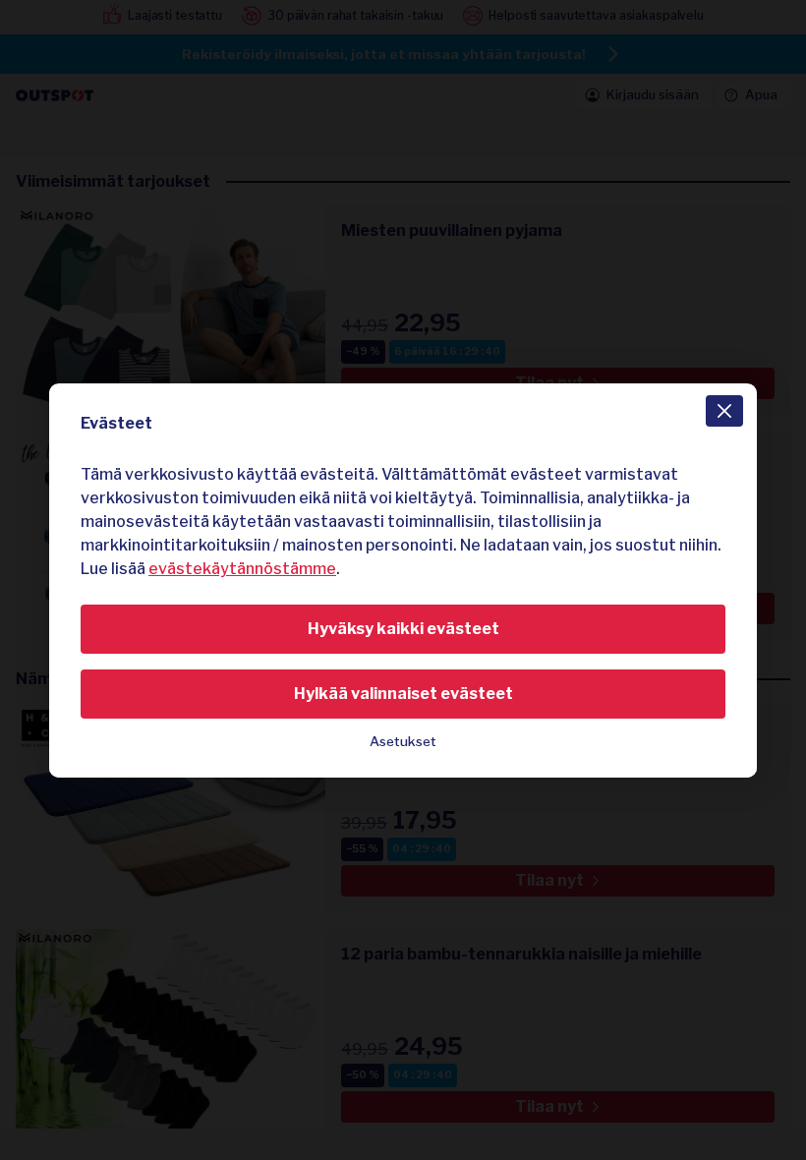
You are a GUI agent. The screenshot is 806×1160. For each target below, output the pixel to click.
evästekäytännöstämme (242, 568)
